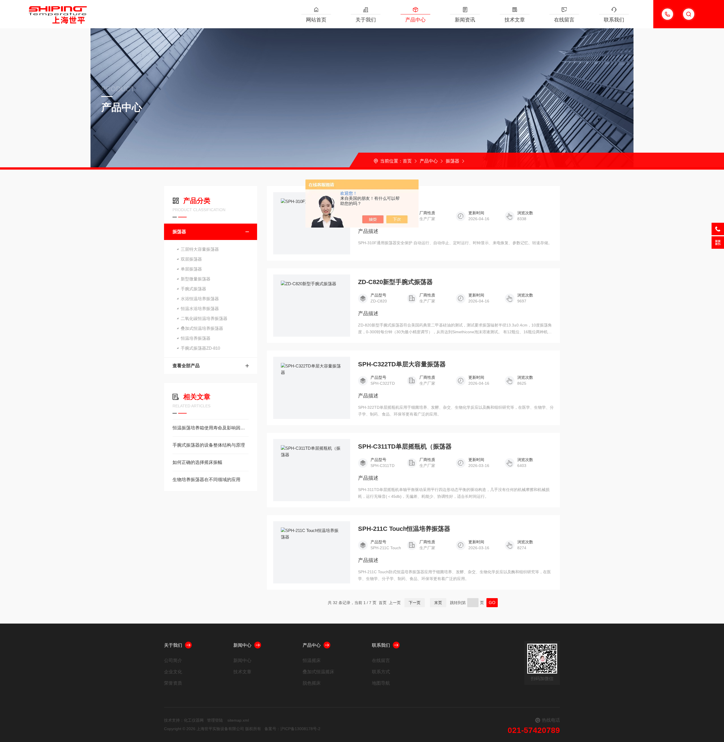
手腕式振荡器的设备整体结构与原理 (209, 445)
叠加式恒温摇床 (318, 671)
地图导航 (381, 683)
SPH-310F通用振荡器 (388, 199)
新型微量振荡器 (195, 278)
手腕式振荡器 (193, 288)
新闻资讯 (465, 20)
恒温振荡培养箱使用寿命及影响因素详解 (211, 427)
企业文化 (173, 671)
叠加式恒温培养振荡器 (202, 328)
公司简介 (173, 660)
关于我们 (365, 20)
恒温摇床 (312, 660)
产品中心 (415, 20)
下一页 (415, 602)
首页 (407, 161)
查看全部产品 (186, 365)
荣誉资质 (173, 683)
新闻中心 (242, 645)
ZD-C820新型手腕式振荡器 (395, 282)
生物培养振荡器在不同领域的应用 (206, 479)
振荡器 (452, 161)
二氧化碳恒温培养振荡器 (204, 318)
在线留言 (564, 20)
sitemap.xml (238, 720)
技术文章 (515, 20)
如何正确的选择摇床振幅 (197, 462)
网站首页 (316, 20)
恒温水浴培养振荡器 (200, 308)
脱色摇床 (312, 683)
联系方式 (381, 671)
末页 (438, 602)
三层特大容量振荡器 (200, 249)
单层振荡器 (191, 269)
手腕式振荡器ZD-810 (200, 348)
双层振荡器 (191, 259)
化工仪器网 (194, 720)
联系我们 (614, 20)
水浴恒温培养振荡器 (200, 298)
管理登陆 (215, 720)
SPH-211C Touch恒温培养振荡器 (404, 528)
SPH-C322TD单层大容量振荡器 (402, 364)
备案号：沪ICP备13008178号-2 (292, 728)
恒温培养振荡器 (195, 338)
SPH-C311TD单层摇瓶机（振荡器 (405, 446)
